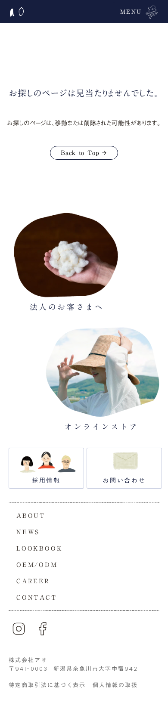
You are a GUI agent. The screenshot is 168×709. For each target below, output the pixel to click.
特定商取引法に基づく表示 (47, 685)
